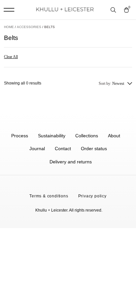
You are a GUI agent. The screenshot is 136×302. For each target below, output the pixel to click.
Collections (86, 135)
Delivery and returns (71, 161)
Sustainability (51, 135)
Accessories (29, 27)
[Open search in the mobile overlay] (114, 10)
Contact (63, 148)
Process (19, 135)
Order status (94, 148)
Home (9, 27)
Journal (37, 148)
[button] (9, 9)
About (114, 135)
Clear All (11, 56)
